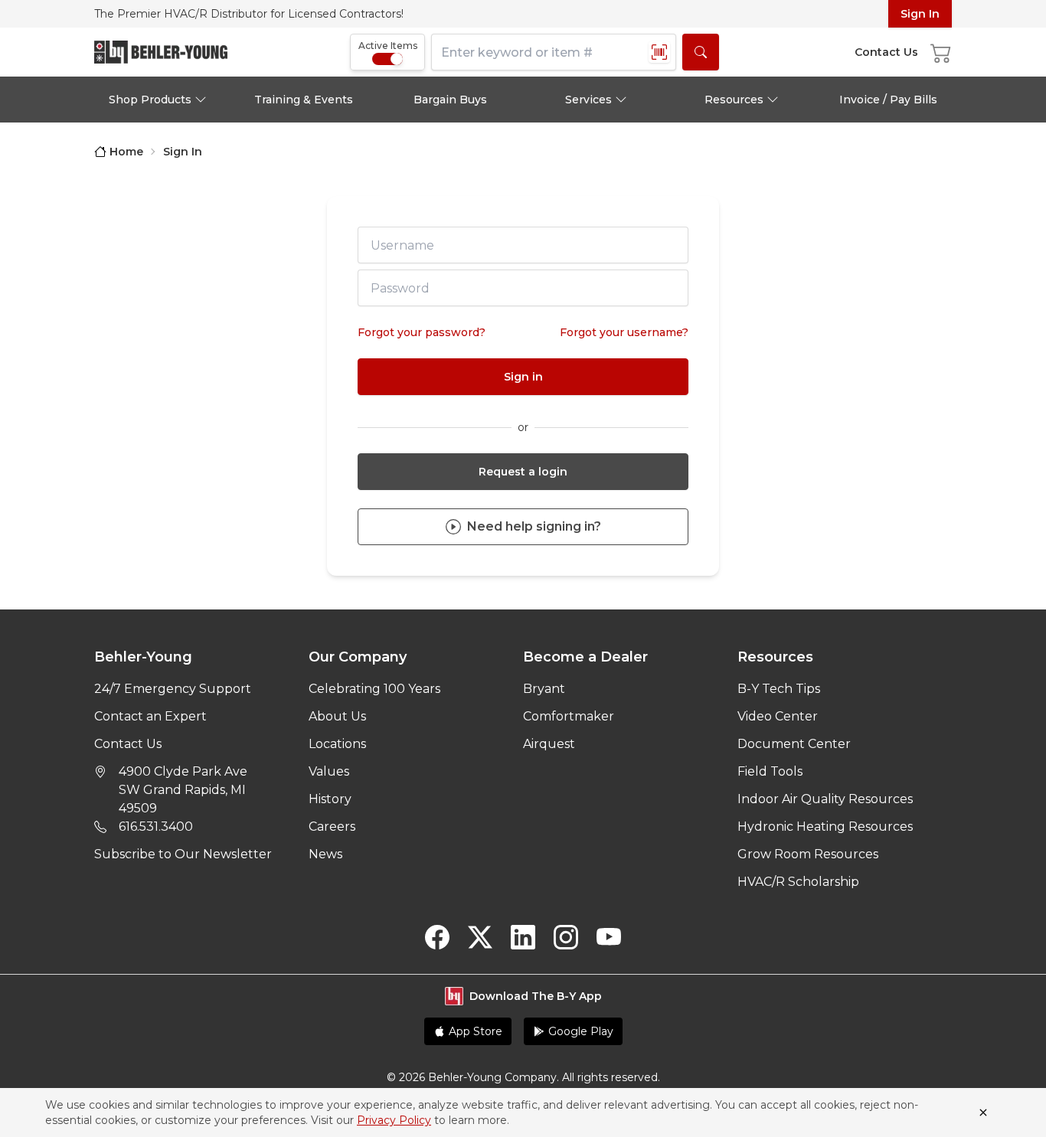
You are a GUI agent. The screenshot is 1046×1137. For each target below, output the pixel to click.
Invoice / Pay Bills (888, 99)
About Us (337, 716)
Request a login (523, 472)
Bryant (544, 688)
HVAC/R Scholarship (798, 881)
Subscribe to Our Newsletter (183, 854)
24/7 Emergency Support (172, 688)
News (325, 854)
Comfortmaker (568, 716)
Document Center (794, 744)
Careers (332, 826)
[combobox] (553, 52)
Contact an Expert (150, 716)
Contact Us (128, 744)
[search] (700, 52)
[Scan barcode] (659, 52)
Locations (337, 744)
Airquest (549, 744)
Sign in (523, 377)
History (330, 799)
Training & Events (303, 99)
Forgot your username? (624, 332)
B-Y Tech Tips (778, 688)
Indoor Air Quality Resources (825, 799)
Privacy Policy (394, 1120)
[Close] (983, 1112)
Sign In (920, 14)
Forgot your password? (421, 332)
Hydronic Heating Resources (825, 826)
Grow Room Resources (807, 854)
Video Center (777, 716)
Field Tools (769, 771)
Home (126, 151)
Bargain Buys (450, 99)
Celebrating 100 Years (374, 688)
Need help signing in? (534, 526)
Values (329, 771)
